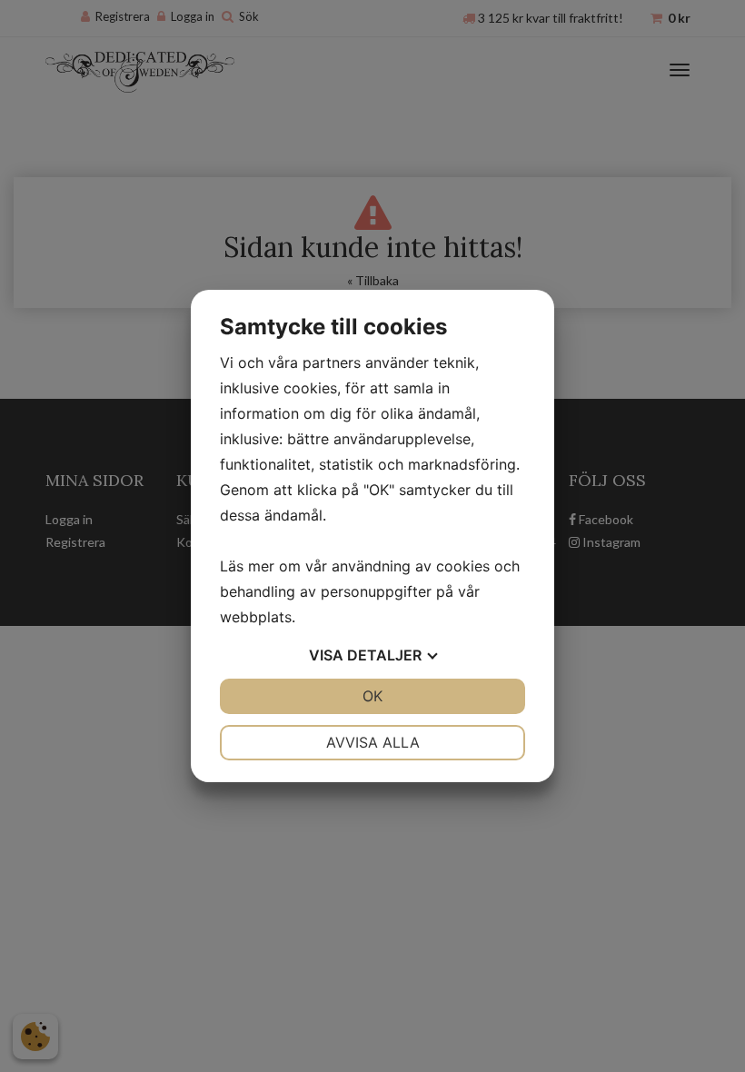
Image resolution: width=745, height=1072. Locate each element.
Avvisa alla (373, 742)
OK (372, 696)
